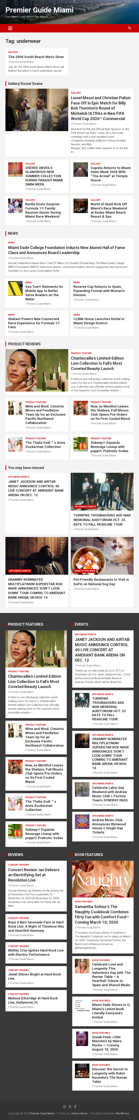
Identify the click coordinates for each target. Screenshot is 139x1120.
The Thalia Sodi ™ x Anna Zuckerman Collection (45, 444)
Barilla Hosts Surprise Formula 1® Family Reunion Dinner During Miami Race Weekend (43, 210)
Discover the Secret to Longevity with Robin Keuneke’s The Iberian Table (110, 1075)
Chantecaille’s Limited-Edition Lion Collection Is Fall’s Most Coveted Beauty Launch (97, 363)
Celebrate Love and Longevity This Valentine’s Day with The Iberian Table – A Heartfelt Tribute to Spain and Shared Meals (111, 974)
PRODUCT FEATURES (25, 624)
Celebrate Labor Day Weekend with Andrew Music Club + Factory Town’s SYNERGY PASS (110, 794)
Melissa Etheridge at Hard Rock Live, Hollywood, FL (33, 1000)
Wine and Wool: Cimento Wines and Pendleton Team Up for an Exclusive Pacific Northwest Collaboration (45, 414)
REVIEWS (15, 855)
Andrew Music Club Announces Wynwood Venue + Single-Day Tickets (109, 826)
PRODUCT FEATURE (81, 353)
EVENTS (81, 624)
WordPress (122, 1113)
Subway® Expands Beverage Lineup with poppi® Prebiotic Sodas (109, 446)
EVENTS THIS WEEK (85, 571)
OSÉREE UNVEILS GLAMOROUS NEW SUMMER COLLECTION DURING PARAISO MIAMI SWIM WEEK (44, 176)
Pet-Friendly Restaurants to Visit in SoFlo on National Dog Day (101, 581)
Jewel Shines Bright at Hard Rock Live (34, 976)
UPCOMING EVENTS (18, 477)
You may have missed (26, 468)
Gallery (76, 93)
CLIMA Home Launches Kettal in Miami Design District (98, 321)
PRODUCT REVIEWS (24, 344)
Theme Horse (79, 1113)
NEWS (13, 233)
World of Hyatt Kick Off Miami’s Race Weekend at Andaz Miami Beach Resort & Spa (109, 210)
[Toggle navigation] (10, 28)
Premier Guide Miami (39, 10)
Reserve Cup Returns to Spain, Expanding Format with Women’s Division (99, 291)
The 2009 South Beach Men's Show (36, 57)
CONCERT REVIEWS (18, 865)
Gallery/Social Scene (25, 83)
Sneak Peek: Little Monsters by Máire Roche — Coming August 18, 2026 (107, 1043)
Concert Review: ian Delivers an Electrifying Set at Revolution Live (34, 875)
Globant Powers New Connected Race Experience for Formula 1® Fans (34, 323)
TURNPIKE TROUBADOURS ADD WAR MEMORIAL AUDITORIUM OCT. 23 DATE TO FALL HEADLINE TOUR (102, 519)
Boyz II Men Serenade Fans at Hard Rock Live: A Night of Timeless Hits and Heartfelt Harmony (36, 926)
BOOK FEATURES (89, 855)
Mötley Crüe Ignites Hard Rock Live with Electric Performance (36, 952)
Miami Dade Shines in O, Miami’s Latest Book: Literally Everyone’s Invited (111, 1011)
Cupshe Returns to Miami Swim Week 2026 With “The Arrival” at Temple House (111, 174)
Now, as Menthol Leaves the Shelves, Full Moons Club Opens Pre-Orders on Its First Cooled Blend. (111, 412)
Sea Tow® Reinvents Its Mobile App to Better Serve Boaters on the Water (44, 293)
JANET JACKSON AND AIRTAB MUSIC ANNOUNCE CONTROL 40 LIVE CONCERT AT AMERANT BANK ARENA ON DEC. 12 (36, 488)
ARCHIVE (13, 52)
